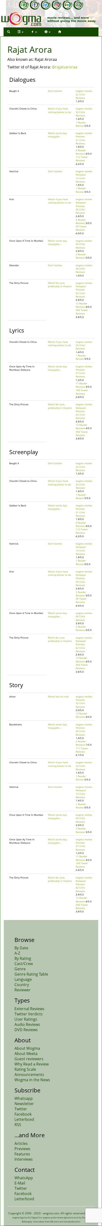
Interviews (23, 1159)
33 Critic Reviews (80, 113)
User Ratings (25, 1019)
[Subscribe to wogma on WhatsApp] (24, 5)
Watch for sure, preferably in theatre (60, 284)
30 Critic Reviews (80, 211)
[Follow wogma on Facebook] (35, 5)
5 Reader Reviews (81, 221)
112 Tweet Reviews (82, 158)
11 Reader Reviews (81, 385)
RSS (17, 1124)
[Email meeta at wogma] (78, 5)
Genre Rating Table (31, 974)
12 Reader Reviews (81, 305)
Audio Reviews (27, 1024)
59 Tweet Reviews (81, 228)
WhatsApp (23, 1177)
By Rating (22, 958)
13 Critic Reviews (80, 180)
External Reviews (29, 1008)
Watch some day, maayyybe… (57, 134)
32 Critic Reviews (80, 704)
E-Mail (19, 1183)
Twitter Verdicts (28, 1014)
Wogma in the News (32, 1079)
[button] (9, 31)
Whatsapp (23, 1098)
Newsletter (24, 1103)
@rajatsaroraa (64, 67)
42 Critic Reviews (80, 294)
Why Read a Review (31, 1064)
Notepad (81, 174)
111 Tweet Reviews (82, 750)
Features (22, 1154)
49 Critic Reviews (80, 245)
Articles (21, 1143)
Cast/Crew (23, 963)
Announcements (29, 1074)
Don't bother (55, 91)
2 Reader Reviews (81, 256)
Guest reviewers (28, 1058)
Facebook (23, 1114)
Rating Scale (25, 1069)
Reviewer (22, 989)
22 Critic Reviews (80, 96)
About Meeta (25, 1053)
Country (21, 984)
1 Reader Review (81, 124)
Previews (22, 1148)
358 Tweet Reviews (82, 311)
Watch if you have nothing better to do (59, 110)
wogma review (84, 91)
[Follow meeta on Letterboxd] (67, 5)
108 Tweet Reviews (82, 392)
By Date (21, 948)
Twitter (20, 1109)
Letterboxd (24, 1119)
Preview (80, 136)
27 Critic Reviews (80, 374)
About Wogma (27, 1048)
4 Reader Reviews (81, 152)
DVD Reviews (26, 1029)
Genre (20, 968)
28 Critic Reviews (80, 270)
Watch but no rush (58, 696)
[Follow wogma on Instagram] (56, 5)
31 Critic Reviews (80, 141)
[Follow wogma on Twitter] (46, 5)
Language (23, 979)
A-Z (17, 953)
